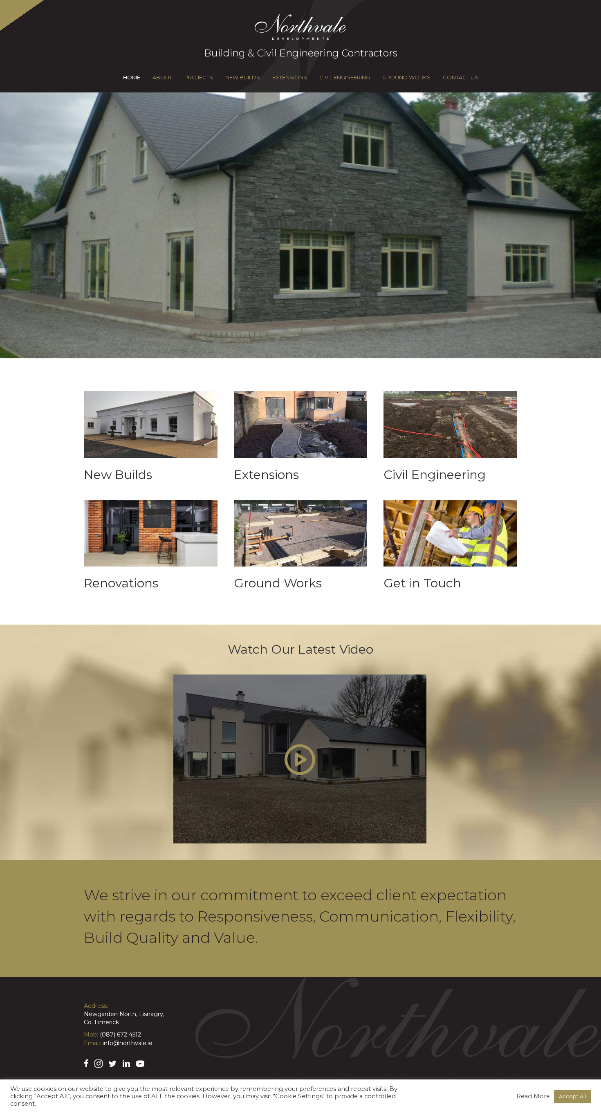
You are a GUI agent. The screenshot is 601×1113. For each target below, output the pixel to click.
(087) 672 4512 (120, 1034)
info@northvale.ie (127, 1043)
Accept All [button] (572, 1096)
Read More (533, 1096)
